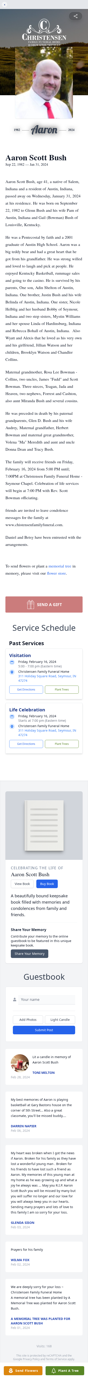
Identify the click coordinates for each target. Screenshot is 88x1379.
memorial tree (60, 566)
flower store (56, 573)
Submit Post (44, 1030)
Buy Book (47, 884)
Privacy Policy (31, 1359)
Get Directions (26, 689)
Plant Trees (62, 689)
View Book (22, 884)
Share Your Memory (29, 953)
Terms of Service (56, 1359)
